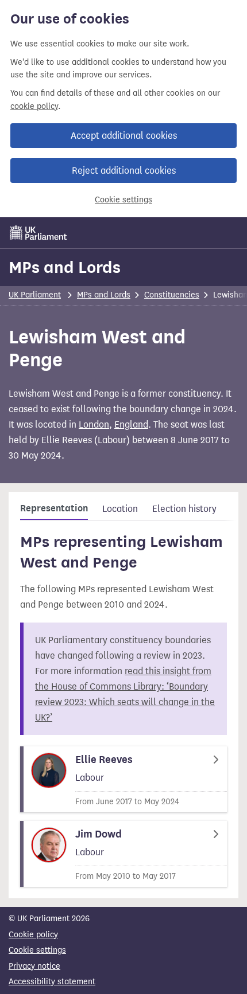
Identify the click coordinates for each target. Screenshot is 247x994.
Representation (54, 508)
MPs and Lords (65, 267)
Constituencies (171, 295)
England (131, 424)
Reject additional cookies (124, 170)
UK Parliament (35, 295)
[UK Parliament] (38, 232)
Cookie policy (33, 935)
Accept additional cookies (124, 135)
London (94, 424)
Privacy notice (34, 966)
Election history (184, 508)
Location (120, 508)
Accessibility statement (52, 982)
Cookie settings (123, 200)
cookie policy (34, 106)
